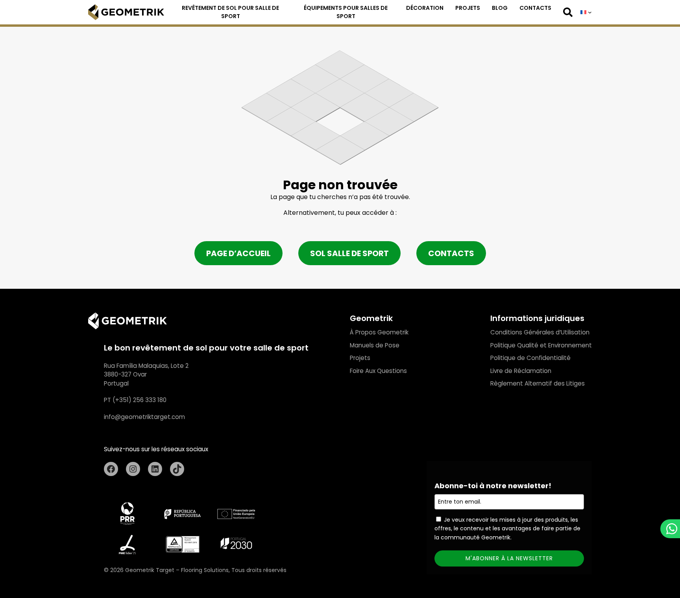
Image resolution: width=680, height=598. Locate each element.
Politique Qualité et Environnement (541, 345)
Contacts (535, 8)
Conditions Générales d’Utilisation (539, 332)
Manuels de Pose (374, 345)
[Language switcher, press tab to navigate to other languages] (586, 12)
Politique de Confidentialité (530, 358)
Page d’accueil (238, 253)
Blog (500, 8)
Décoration (424, 8)
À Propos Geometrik (379, 332)
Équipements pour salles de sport (346, 12)
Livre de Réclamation (520, 371)
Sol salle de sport (349, 253)
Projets (467, 8)
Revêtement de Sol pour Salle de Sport (230, 12)
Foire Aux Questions (378, 371)
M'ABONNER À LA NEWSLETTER (509, 558)
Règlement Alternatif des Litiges (537, 383)
